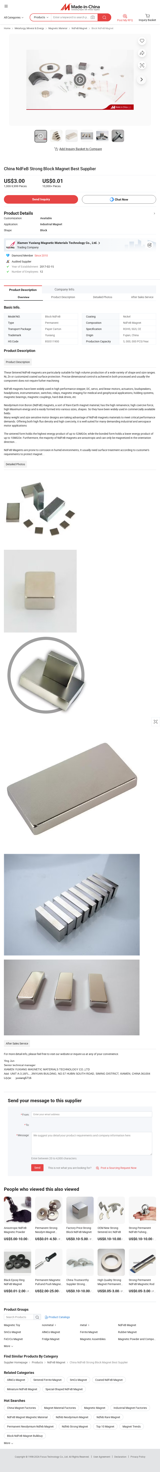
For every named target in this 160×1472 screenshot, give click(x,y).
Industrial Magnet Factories (130, 1408)
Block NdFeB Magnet (102, 28)
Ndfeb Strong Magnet (75, 1426)
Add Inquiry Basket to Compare (80, 149)
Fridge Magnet (51, 1339)
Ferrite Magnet (89, 1332)
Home (7, 28)
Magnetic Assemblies (93, 1339)
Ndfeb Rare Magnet (108, 1417)
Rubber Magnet (127, 1332)
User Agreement (101, 1456)
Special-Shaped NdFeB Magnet (64, 1389)
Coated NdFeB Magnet (109, 1380)
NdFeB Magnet (79, 28)
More (7, 1443)
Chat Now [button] (121, 199)
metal (83, 1325)
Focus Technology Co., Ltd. (54, 1456)
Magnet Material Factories (60, 1408)
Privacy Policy (138, 1456)
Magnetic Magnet (94, 1408)
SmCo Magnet (12, 1332)
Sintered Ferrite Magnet (47, 1380)
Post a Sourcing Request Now (116, 1168)
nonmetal (47, 1325)
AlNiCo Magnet (51, 1332)
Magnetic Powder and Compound (137, 1339)
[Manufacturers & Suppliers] (80, 6)
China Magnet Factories (21, 1408)
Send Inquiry (41, 199)
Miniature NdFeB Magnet (22, 1389)
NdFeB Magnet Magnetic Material (27, 1417)
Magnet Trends (132, 1426)
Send (37, 1167)
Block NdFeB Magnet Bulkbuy (25, 1436)
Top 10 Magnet (105, 1426)
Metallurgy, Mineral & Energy (29, 28)
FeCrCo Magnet (13, 1339)
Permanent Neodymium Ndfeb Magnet (30, 1426)
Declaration (120, 1456)
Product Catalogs (59, 1317)
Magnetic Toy (12, 1325)
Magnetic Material (57, 28)
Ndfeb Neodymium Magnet (72, 1417)
